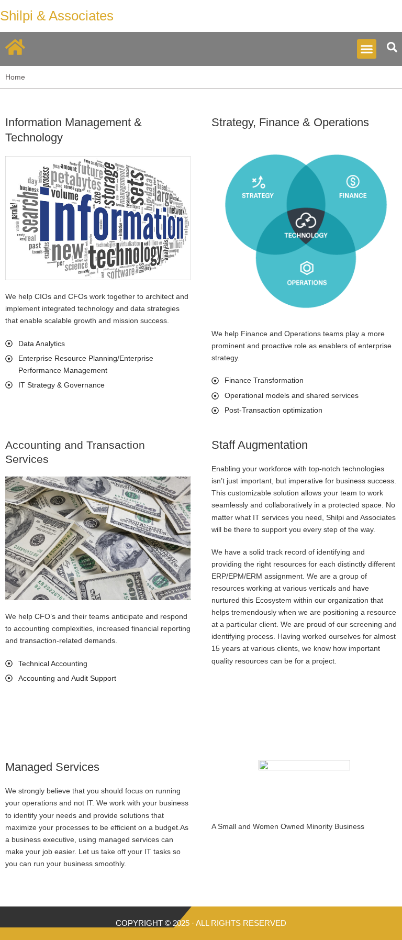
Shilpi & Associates (57, 16)
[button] (367, 49)
